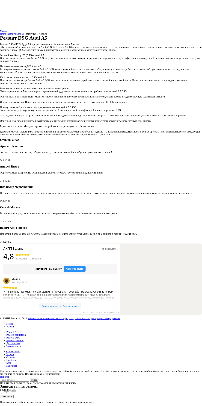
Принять (4, 376)
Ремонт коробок (16, 33)
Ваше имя (5, 389)
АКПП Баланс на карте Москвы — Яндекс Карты (101, 312)
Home (3, 33)
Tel (2, 393)
